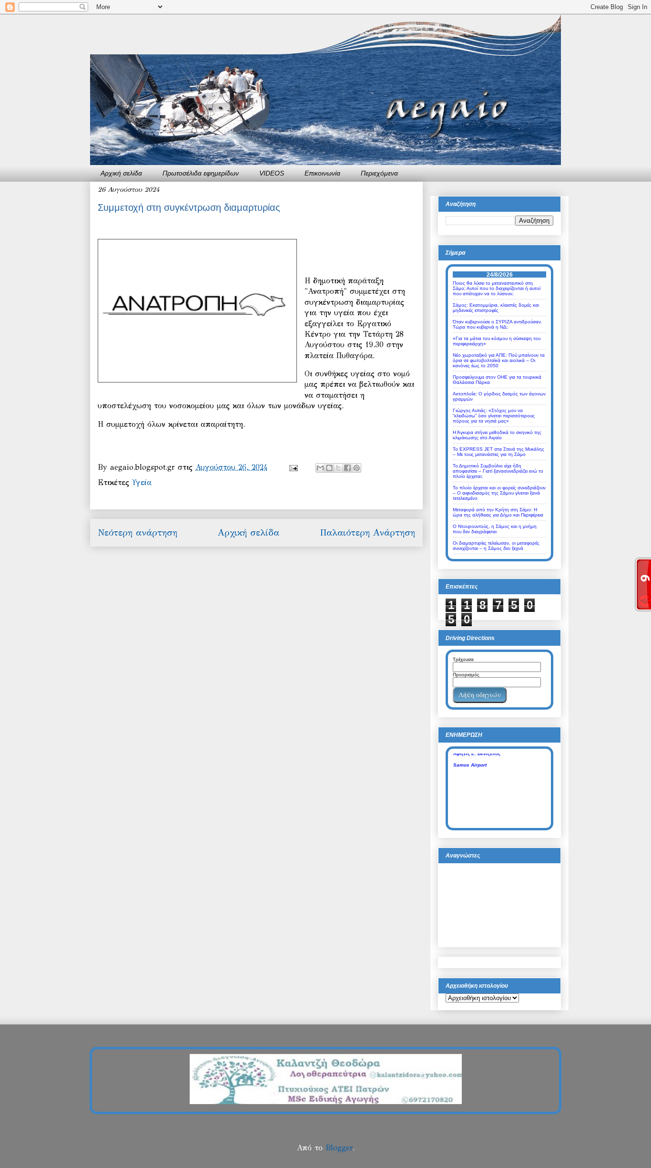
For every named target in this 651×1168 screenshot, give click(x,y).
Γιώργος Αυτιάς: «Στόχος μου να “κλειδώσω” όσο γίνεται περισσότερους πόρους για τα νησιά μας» (494, 416)
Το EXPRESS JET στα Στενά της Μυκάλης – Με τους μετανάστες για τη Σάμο (498, 451)
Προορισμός (466, 674)
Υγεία (142, 482)
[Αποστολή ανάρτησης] (293, 467)
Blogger (339, 1147)
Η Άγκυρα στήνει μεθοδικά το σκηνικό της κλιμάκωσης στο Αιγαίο (497, 435)
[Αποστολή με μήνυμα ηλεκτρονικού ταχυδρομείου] (320, 468)
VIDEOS (271, 173)
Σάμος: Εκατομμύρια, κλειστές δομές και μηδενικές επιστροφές (496, 307)
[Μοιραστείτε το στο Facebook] (347, 468)
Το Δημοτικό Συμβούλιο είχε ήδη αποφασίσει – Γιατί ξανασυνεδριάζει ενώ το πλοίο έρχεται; (498, 471)
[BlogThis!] (329, 468)
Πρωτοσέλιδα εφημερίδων (201, 173)
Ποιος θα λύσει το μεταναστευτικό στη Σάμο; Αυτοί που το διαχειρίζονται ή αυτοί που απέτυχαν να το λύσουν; (496, 288)
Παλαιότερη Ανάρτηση (367, 532)
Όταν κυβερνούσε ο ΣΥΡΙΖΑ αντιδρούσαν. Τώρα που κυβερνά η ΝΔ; (497, 324)
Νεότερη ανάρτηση (137, 532)
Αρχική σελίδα (121, 173)
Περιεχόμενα (379, 173)
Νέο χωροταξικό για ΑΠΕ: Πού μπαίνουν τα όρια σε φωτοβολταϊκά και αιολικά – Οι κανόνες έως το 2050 (499, 360)
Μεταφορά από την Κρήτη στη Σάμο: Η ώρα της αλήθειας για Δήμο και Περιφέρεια (498, 512)
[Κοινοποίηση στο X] (338, 468)
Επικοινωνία (322, 173)
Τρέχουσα (463, 659)
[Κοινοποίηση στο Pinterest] (356, 468)
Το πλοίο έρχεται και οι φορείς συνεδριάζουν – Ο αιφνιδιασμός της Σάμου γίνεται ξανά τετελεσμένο (499, 493)
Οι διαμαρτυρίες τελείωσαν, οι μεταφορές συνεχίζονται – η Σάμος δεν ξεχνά (496, 545)
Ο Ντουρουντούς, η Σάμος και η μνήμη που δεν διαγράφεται (495, 529)
